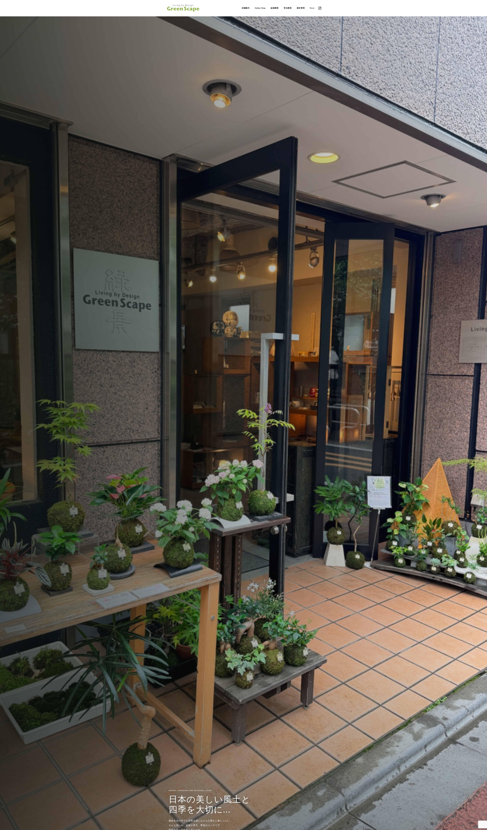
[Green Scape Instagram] (319, 8)
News (312, 8)
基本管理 (301, 8)
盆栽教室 (275, 8)
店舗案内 (246, 8)
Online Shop (260, 8)
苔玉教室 (288, 8)
